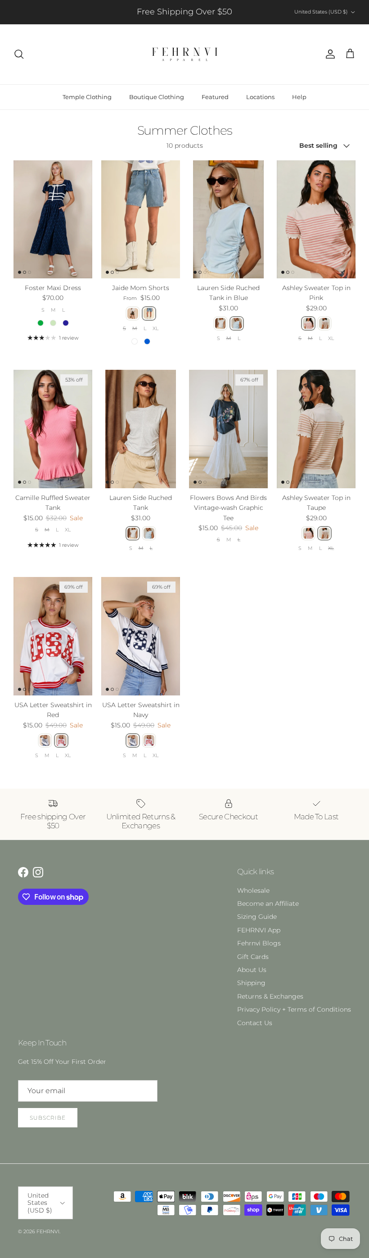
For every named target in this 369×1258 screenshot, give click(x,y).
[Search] (19, 54)
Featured (215, 96)
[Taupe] (324, 323)
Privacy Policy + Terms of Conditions (294, 1009)
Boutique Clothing (156, 96)
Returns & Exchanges (270, 996)
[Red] (61, 740)
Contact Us (254, 1023)
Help (299, 96)
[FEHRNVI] (185, 54)
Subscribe (48, 1117)
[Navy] (45, 740)
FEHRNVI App (258, 930)
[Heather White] (220, 323)
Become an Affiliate (268, 903)
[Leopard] (133, 313)
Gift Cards (253, 957)
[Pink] (308, 323)
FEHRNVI (47, 1231)
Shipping (251, 983)
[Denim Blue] (149, 313)
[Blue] (237, 323)
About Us (251, 970)
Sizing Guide (257, 917)
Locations (260, 96)
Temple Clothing (87, 96)
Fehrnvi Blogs (259, 943)
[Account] (328, 54)
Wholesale (253, 890)
